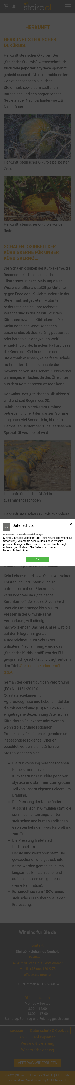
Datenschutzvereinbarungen (30, 534)
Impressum (8, 534)
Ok (37, 559)
